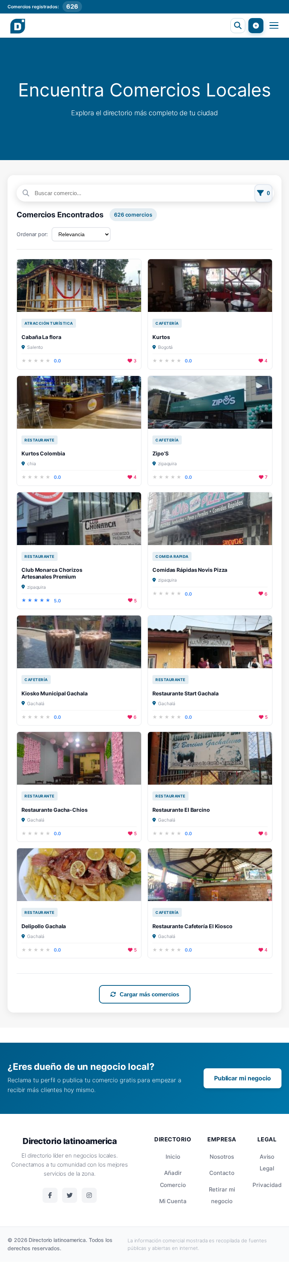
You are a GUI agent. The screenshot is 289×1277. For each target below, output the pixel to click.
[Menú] (273, 25)
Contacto (221, 1172)
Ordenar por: (32, 234)
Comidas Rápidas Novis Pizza (189, 570)
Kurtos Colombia (43, 453)
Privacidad (266, 1184)
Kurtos (161, 337)
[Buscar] (237, 25)
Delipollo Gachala (43, 926)
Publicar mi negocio (242, 1078)
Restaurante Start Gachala (185, 693)
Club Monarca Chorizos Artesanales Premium (51, 573)
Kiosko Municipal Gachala (54, 693)
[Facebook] (50, 1195)
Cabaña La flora (41, 337)
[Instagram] (89, 1195)
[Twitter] (69, 1195)
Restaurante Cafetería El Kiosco (192, 926)
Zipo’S (160, 453)
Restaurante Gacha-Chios (54, 810)
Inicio (173, 1156)
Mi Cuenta (173, 1201)
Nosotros (222, 1156)
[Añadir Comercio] (255, 25)
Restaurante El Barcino (181, 810)
